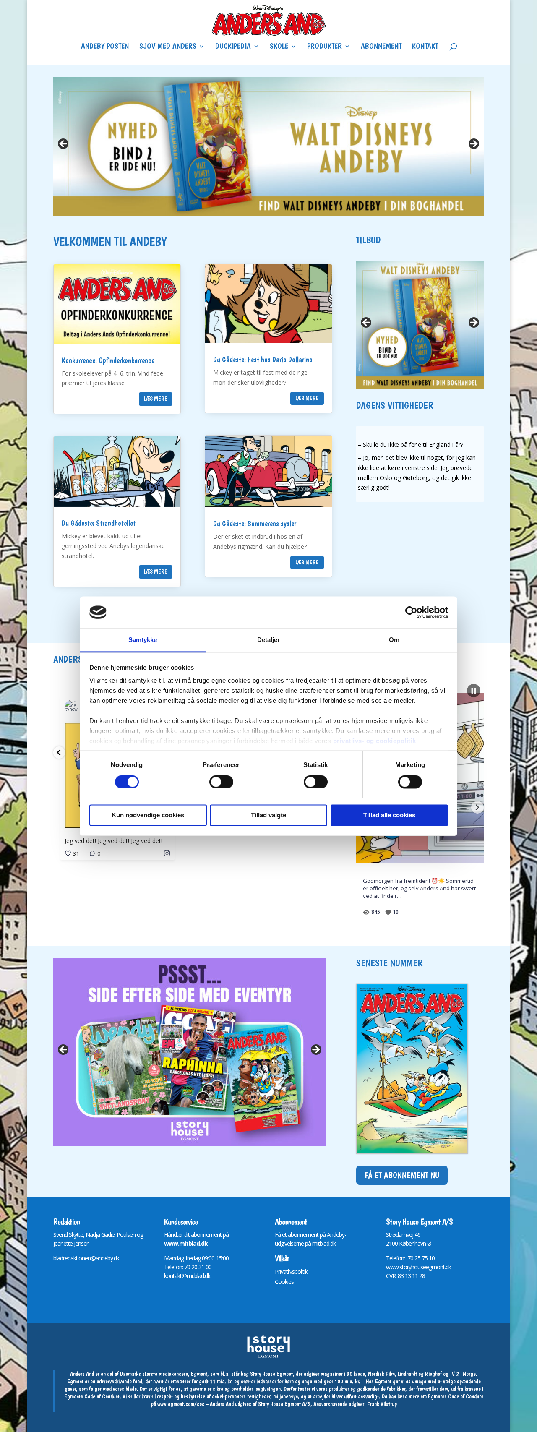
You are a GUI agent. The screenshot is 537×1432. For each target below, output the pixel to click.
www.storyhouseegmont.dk (418, 1267)
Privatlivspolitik (291, 1271)
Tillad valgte (268, 815)
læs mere (155, 398)
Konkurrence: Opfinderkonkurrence (108, 360)
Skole (279, 47)
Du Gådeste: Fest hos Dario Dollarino (263, 359)
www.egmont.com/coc (180, 1404)
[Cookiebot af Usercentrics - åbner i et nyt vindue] (411, 612)
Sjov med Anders (167, 47)
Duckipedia (233, 47)
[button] (59, 752)
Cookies (284, 1282)
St (388, 1235)
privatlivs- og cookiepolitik (374, 741)
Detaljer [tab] (268, 640)
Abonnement (381, 47)
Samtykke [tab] (142, 640)
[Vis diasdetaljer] (189, 1052)
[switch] (221, 781)
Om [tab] (394, 640)
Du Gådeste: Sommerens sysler (254, 523)
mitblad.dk (324, 1243)
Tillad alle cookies (389, 815)
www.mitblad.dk (186, 1243)
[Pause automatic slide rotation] (473, 690)
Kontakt (425, 47)
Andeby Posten (105, 47)
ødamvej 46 (406, 1235)
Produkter (324, 47)
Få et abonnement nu (402, 1175)
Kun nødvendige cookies (148, 815)
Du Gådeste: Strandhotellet (99, 523)
